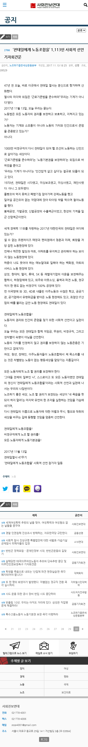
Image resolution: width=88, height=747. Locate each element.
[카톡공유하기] (26, 488)
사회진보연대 (45, 5)
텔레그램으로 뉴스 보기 (15, 653)
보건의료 (66, 692)
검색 (85, 4)
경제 (22, 676)
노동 (22, 684)
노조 (22, 692)
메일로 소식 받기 (44, 653)
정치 (22, 668)
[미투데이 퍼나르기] (37, 488)
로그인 (44, 739)
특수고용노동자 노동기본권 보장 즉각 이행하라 (29, 614)
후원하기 (73, 653)
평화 (66, 676)
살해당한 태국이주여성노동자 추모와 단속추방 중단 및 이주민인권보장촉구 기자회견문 (33, 563)
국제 (66, 684)
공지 (11, 19)
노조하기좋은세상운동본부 (22, 65)
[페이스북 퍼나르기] (16, 488)
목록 (15, 37)
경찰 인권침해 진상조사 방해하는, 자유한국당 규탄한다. (34, 533)
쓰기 (8, 37)
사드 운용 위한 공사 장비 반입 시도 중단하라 (28, 593)
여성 (66, 668)
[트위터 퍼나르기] (5, 488)
